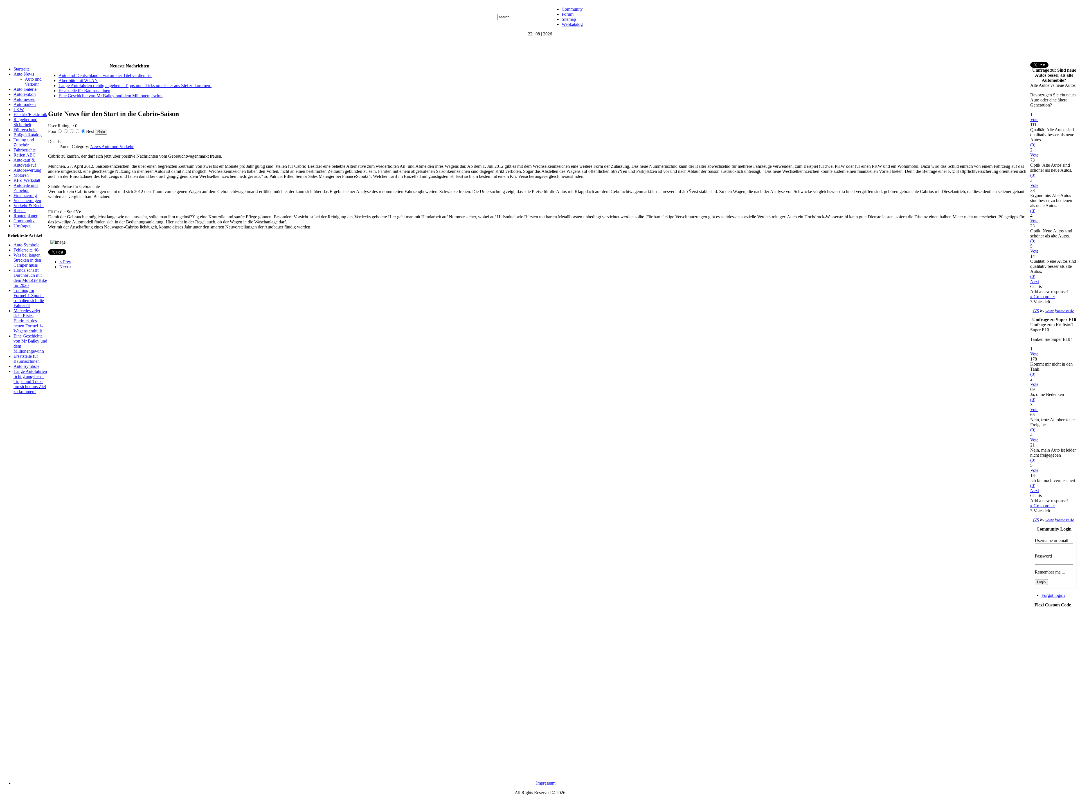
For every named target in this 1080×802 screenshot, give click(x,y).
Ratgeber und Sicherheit (25, 122)
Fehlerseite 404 (27, 250)
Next (1034, 281)
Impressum (545, 783)
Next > (65, 266)
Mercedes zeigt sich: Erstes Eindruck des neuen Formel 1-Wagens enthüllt (28, 320)
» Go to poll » (1042, 296)
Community (572, 9)
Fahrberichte (25, 150)
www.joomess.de (1059, 311)
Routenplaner (25, 215)
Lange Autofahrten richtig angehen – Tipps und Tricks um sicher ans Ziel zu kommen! (30, 381)
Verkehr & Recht (29, 205)
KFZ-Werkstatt (27, 180)
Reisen (20, 210)
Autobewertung (27, 170)
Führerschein (25, 129)
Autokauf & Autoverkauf (25, 162)
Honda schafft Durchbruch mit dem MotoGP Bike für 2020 (30, 278)
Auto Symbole (26, 245)
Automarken (25, 104)
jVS (1036, 311)
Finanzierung (25, 195)
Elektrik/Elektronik (30, 114)
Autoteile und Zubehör (26, 188)
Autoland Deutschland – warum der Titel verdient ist (105, 75)
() (1032, 144)
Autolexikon (25, 94)
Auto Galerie (25, 89)
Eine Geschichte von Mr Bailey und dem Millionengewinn (110, 95)
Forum (567, 14)
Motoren (21, 175)
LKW (19, 109)
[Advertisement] (104, 49)
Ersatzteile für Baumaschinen (27, 359)
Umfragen (23, 225)
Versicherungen (27, 200)
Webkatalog (572, 24)
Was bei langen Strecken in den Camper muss (27, 260)
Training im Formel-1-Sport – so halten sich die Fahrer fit (29, 298)
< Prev (65, 261)
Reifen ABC (25, 155)
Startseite (22, 69)
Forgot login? (1053, 595)
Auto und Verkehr (33, 82)
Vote (1034, 119)
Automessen (24, 99)
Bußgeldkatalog (28, 134)
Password (1043, 556)
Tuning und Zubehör (24, 142)
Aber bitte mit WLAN (78, 80)
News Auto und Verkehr (112, 146)
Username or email (1051, 540)
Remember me (1048, 572)
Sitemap (569, 19)
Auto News (24, 74)
